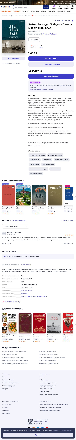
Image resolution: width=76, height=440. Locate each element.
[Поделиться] (73, 21)
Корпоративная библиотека (48, 395)
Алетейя (24, 293)
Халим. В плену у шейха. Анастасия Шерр (15, 363)
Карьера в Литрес (8, 380)
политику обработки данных (62, 431)
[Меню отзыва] (72, 244)
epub (22, 296)
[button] (13, 58)
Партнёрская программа (47, 386)
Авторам (42, 377)
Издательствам (44, 374)
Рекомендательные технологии (49, 410)
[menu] (15, 226)
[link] (35, 232)
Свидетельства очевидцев (38, 169)
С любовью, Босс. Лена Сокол (48, 354)
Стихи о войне (55, 169)
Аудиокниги (61, 11)
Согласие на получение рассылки (50, 407)
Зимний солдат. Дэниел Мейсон (48, 363)
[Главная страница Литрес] (5, 7)
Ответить (66, 244)
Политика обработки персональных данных (53, 404)
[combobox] (27, 7)
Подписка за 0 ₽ (6, 11)
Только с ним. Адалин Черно (47, 360)
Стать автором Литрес (46, 389)
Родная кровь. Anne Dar (9, 354)
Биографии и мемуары (37, 155)
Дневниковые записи (61, 160)
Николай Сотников (27, 290)
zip (46, 296)
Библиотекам (43, 380)
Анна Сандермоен (38, 209)
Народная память (48, 164)
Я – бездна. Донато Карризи (47, 351)
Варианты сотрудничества (48, 383)
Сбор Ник (19, 209)
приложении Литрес (41, 422)
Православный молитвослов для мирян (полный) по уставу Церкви (39, 335)
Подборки (51, 11)
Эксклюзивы (6, 413)
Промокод (17, 11)
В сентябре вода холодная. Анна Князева (15, 360)
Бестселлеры (6, 404)
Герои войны (47, 160)
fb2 (26, 296)
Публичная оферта (45, 401)
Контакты (5, 377)
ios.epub (33, 296)
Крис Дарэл (51, 209)
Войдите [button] (7, 256)
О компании (6, 374)
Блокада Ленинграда (55, 155)
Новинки (25, 11)
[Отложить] (12, 187)
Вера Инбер (6, 209)
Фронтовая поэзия (36, 173)
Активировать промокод (10, 401)
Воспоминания (34, 160)
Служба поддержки (8, 386)
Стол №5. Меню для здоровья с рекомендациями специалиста (9, 335)
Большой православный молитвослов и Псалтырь (25, 335)
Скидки (43, 11)
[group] (38, 233)
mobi (38, 296)
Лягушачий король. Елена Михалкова (14, 351)
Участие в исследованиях (10, 383)
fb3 (29, 296)
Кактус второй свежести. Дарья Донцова (52, 357)
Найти (46, 7)
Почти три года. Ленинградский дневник (8, 207)
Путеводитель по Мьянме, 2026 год (23, 207)
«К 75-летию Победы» (49, 34)
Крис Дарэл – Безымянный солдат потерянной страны (55, 207)
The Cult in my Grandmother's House (39, 207)
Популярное (35, 11)
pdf (41, 296)
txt (44, 296)
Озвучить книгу (44, 392)
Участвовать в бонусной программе (41, 90)
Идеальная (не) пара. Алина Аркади (13, 357)
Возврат (5, 389)
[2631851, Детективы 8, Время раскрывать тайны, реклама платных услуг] (38, 2)
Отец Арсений (51, 335)
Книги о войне (34, 164)
